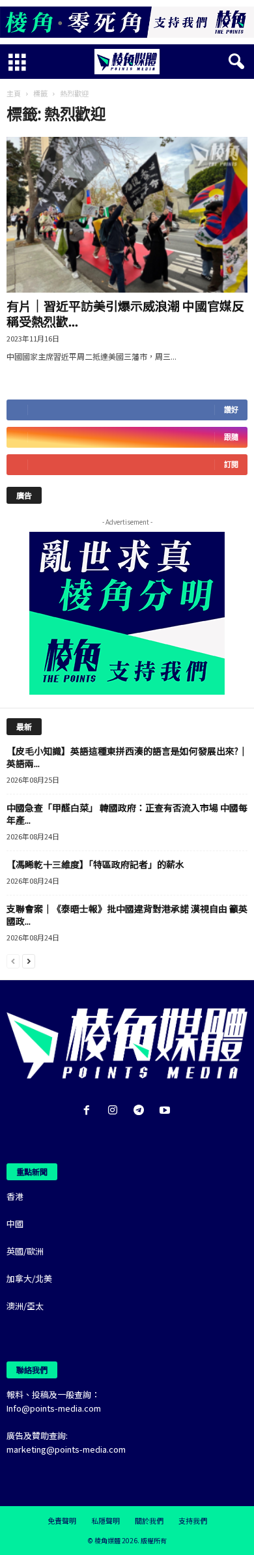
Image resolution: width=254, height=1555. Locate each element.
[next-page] (28, 960)
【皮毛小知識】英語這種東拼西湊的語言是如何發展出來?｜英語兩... (127, 757)
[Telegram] (141, 1111)
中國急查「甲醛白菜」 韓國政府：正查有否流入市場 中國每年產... (127, 813)
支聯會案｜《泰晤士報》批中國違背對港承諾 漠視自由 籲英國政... (127, 914)
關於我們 (149, 1520)
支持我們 (192, 1520)
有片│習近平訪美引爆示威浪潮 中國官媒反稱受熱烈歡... (125, 313)
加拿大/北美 (29, 1278)
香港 (15, 1196)
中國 (15, 1223)
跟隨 (231, 437)
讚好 (231, 409)
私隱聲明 (105, 1520)
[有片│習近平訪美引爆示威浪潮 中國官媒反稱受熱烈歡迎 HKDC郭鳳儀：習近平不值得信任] (127, 215)
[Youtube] (166, 1111)
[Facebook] (89, 1111)
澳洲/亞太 (25, 1306)
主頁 (14, 93)
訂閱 (231, 464)
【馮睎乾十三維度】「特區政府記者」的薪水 (95, 864)
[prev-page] (13, 960)
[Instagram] (115, 1111)
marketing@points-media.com (66, 1449)
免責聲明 (62, 1520)
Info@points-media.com (54, 1408)
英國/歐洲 (25, 1251)
